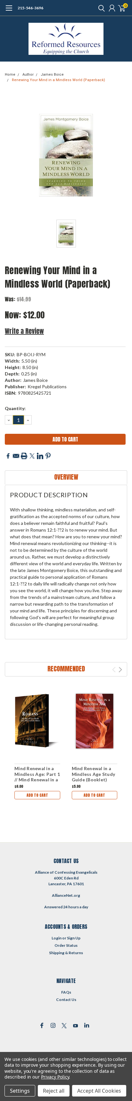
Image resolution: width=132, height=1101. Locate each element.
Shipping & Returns (66, 952)
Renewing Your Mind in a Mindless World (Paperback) (58, 80)
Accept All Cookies (99, 1090)
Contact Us (66, 999)
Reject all (53, 1090)
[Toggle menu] (9, 11)
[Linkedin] (40, 456)
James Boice (52, 74)
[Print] (24, 456)
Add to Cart (37, 795)
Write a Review (24, 331)
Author (28, 74)
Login (57, 938)
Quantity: (15, 408)
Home (10, 74)
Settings (20, 1090)
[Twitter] (32, 456)
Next (120, 670)
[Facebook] (8, 456)
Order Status (66, 945)
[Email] (16, 456)
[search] (100, 8)
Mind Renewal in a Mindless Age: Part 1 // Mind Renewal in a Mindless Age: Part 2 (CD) (37, 780)
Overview (66, 477)
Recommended (66, 669)
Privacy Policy (55, 1077)
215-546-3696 (30, 7)
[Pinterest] (48, 456)
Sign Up (73, 938)
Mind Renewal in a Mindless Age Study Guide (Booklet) (93, 774)
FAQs (66, 992)
